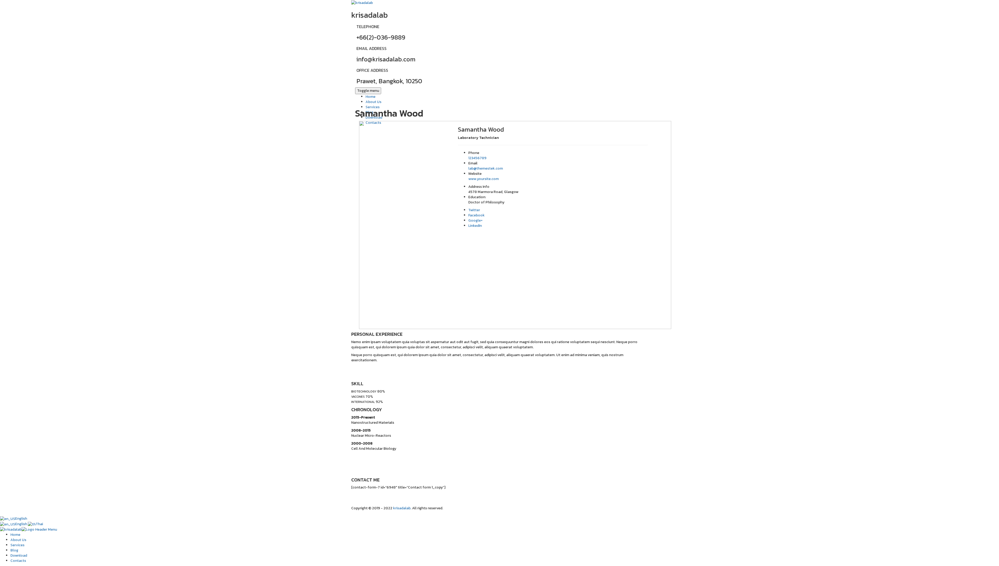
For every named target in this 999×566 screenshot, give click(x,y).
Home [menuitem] (15, 534)
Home (370, 96)
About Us (373, 102)
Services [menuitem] (17, 545)
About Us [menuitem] (18, 540)
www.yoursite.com (483, 179)
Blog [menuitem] (14, 550)
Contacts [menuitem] (18, 560)
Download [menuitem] (18, 555)
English (21, 518)
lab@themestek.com (485, 168)
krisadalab (402, 508)
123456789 (477, 158)
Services (373, 107)
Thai (39, 524)
